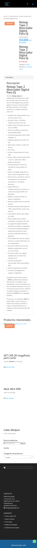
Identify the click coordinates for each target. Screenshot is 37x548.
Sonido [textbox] (18, 457)
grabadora (28, 67)
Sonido (21, 16)
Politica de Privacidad (11, 525)
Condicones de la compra (12, 527)
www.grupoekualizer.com (12, 508)
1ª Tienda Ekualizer (13, 16)
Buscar (23, 443)
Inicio (5, 16)
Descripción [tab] (9, 77)
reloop (21, 69)
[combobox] (18, 456)
